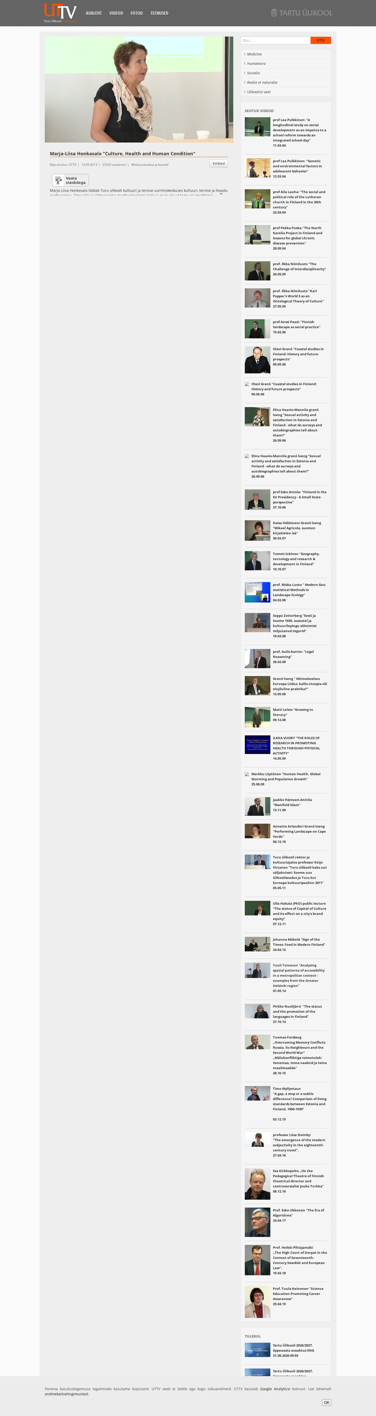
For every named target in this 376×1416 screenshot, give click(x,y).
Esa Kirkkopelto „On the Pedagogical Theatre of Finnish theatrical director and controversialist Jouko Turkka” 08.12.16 (298, 1181)
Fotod (137, 13)
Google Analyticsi (275, 1388)
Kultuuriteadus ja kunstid (150, 164)
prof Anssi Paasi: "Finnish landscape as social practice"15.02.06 (296, 327)
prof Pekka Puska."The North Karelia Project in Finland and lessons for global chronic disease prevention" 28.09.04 (297, 238)
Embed (219, 163)
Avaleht (94, 13)
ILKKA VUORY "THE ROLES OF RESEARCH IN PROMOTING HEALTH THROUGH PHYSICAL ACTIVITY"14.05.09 (296, 748)
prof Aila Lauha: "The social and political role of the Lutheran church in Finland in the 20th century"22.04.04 (299, 202)
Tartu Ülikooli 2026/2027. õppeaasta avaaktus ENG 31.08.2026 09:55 (293, 1350)
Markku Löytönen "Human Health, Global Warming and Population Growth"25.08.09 (285, 779)
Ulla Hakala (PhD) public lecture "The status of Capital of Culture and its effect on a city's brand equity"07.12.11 (299, 913)
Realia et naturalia (262, 82)
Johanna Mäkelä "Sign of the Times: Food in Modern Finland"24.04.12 (299, 944)
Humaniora (256, 63)
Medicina (254, 54)
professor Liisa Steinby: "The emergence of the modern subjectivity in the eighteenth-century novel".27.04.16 (299, 1145)
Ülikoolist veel (259, 91)
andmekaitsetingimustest (66, 1393)
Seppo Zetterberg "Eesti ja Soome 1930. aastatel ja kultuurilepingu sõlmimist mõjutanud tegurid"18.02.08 (295, 625)
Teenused (159, 13)
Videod (116, 13)
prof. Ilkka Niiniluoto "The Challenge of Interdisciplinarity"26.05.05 (299, 269)
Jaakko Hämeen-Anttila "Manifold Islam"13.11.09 (292, 804)
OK (326, 1402)
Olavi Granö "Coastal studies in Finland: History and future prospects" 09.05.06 (284, 389)
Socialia (253, 72)
